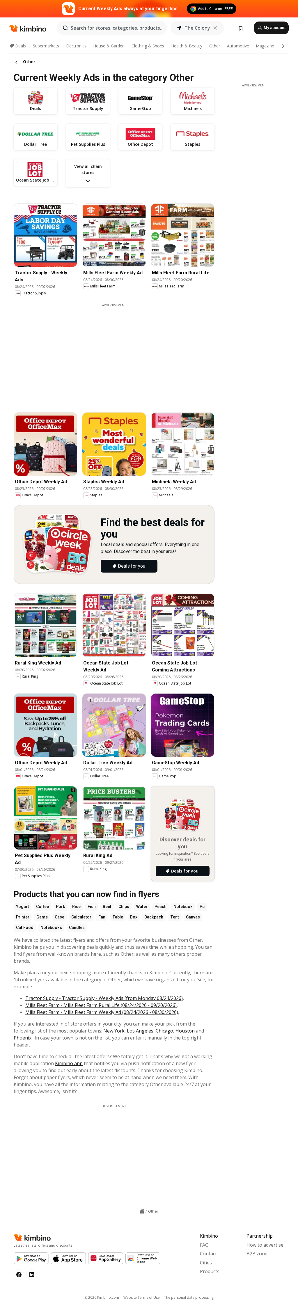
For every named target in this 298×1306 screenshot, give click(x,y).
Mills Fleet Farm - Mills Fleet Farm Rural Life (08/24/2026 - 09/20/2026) (101, 1005)
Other (214, 46)
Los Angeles (140, 1031)
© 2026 (101, 1297)
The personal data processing (189, 1297)
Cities (206, 1262)
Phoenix (22, 1038)
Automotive (238, 46)
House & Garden (109, 46)
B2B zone (256, 1253)
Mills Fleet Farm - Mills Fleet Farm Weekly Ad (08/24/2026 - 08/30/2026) (101, 1012)
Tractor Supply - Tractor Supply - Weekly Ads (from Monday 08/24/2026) (104, 998)
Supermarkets (46, 46)
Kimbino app (69, 1063)
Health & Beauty (186, 46)
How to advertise (264, 1245)
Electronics (76, 46)
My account (274, 27)
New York (114, 1031)
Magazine (265, 46)
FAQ (204, 1245)
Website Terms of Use (141, 1297)
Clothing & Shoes (148, 46)
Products (209, 1271)
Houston (185, 1031)
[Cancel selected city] (215, 28)
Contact (208, 1253)
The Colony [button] (197, 28)
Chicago (164, 1031)
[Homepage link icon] (142, 1211)
